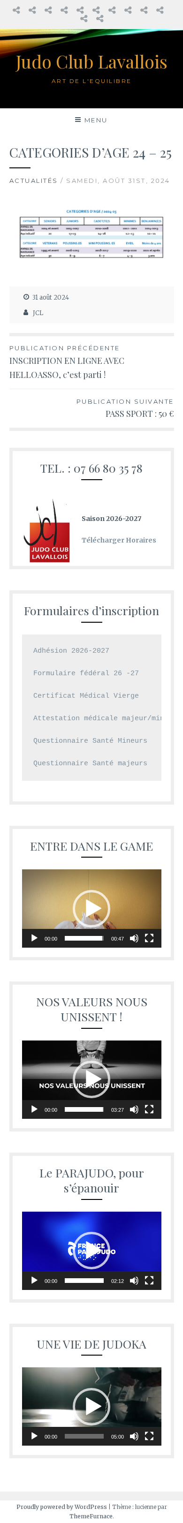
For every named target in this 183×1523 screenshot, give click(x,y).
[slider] (84, 938)
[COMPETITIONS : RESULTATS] (127, 10)
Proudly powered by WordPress (61, 1506)
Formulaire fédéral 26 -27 (88, 674)
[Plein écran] (149, 938)
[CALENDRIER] (80, 10)
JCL (38, 313)
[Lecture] (34, 938)
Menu (96, 120)
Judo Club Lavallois (92, 61)
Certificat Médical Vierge (86, 696)
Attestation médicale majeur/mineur (105, 719)
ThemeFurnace (91, 1516)
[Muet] (134, 938)
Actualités (33, 180)
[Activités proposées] (95, 10)
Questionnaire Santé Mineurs (90, 741)
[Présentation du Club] (143, 10)
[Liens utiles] (159, 10)
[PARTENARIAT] (99, 18)
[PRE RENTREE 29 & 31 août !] (32, 10)
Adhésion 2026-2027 (73, 651)
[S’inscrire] (48, 10)
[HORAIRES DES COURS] (64, 10)
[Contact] (83, 18)
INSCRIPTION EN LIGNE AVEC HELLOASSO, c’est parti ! (66, 362)
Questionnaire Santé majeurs (90, 764)
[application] (91, 908)
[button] (91, 908)
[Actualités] (111, 10)
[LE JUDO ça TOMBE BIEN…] (16, 10)
